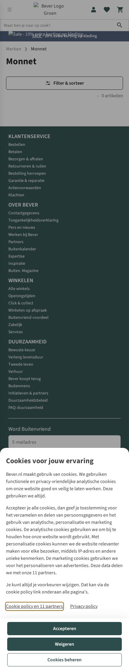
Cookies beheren (64, 659)
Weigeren (64, 644)
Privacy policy (84, 606)
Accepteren (64, 628)
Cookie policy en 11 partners (34, 606)
